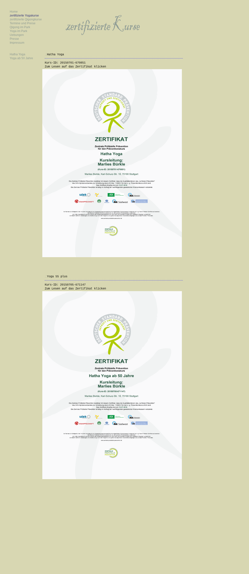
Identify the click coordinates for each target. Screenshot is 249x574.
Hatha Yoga (17, 54)
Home (14, 11)
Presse (14, 39)
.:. (46, 54)
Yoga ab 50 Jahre (21, 58)
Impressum (17, 42)
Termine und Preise (23, 23)
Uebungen (17, 35)
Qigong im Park (20, 27)
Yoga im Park (18, 31)
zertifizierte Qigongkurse (26, 19)
